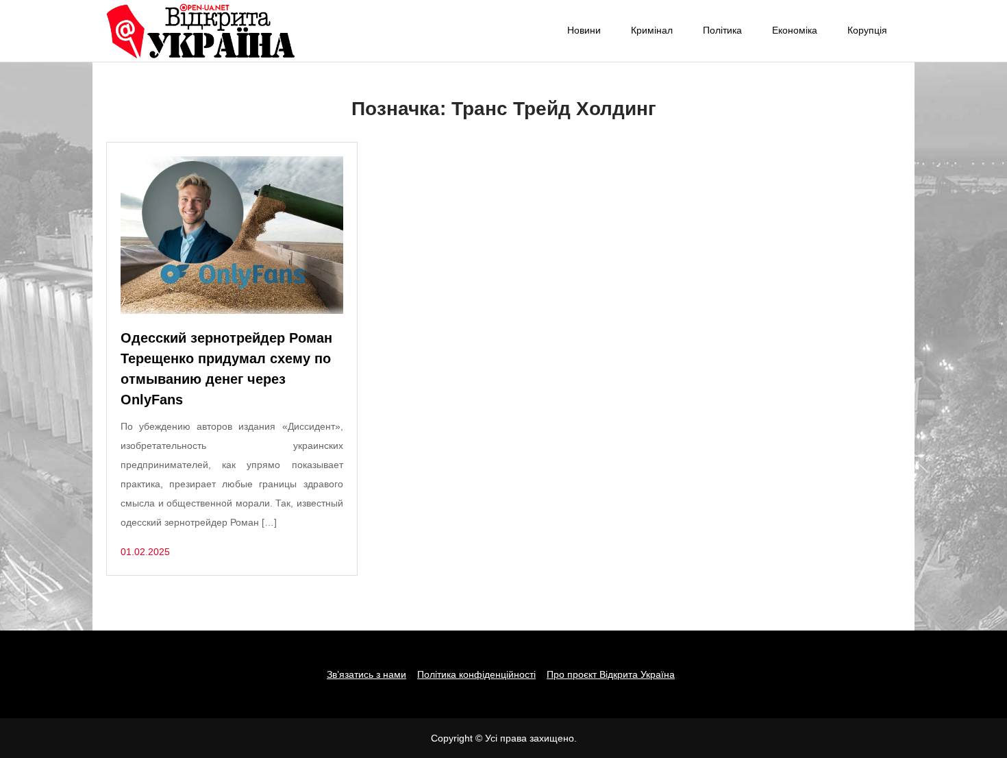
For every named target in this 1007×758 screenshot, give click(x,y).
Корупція (867, 30)
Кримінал (652, 30)
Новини (584, 30)
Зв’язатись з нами (366, 674)
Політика (722, 30)
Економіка (794, 30)
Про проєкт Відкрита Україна (611, 674)
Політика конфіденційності (476, 674)
